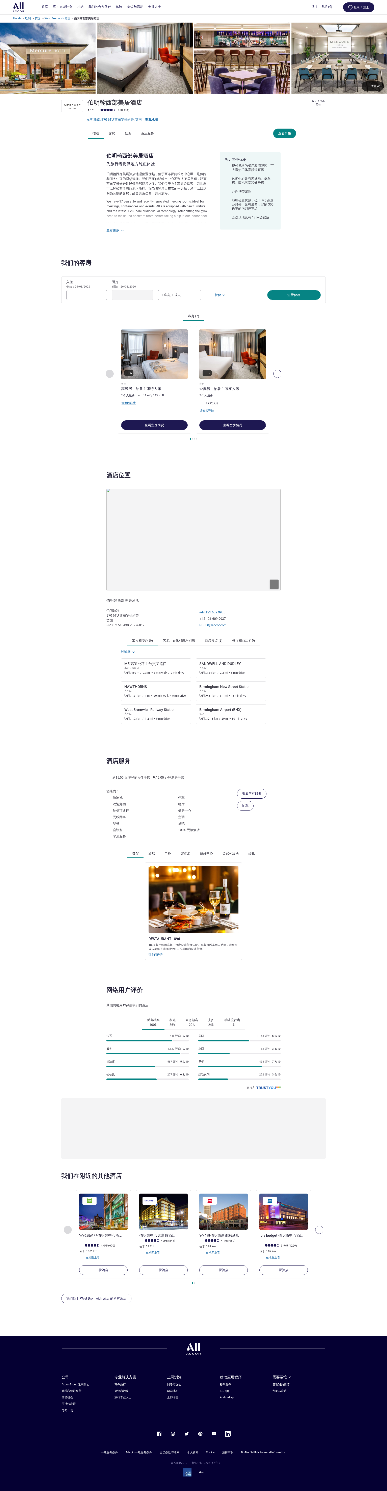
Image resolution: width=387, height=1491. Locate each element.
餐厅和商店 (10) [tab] (243, 640)
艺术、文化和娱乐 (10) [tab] (179, 640)
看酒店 (103, 1270)
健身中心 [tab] (206, 853)
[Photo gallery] (193, 58)
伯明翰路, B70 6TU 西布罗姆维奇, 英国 (115, 120)
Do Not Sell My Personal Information (263, 1452)
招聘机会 (67, 1397)
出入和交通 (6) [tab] (142, 640)
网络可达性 (174, 1384)
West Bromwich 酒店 (57, 18)
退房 (124, 284)
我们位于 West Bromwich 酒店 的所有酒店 (96, 1298)
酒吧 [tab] (151, 853)
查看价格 (284, 133)
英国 (38, 18)
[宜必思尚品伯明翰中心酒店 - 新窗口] (103, 1212)
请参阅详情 (156, 954)
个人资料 (192, 1452)
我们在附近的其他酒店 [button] (91, 1175)
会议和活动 (121, 1390)
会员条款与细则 (169, 1452)
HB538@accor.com (213, 625)
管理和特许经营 (71, 1390)
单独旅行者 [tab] (232, 1022)
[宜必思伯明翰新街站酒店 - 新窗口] (223, 1212)
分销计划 (67, 1410)
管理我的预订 (281, 1384)
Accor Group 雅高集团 (75, 1384)
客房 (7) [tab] (193, 316)
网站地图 (172, 1390)
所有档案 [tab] (153, 1022)
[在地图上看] (193, 540)
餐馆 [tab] (135, 853)
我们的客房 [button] (76, 262)
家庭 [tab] (172, 1022)
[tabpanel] (193, 383)
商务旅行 (120, 1384)
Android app (227, 1397)
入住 (78, 284)
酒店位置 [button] (118, 475)
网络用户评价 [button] (124, 990)
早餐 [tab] (167, 853)
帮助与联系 (280, 1390)
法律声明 (227, 1452)
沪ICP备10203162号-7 (206, 1462)
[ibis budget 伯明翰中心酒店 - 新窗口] (283, 1212)
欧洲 (28, 18)
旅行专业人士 (122, 1397)
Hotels (17, 18)
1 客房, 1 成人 (171, 295)
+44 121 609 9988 (212, 612)
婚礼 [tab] (251, 853)
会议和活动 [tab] (231, 853)
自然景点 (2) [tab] (214, 640)
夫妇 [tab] (211, 1022)
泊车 (245, 806)
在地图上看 (92, 1257)
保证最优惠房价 (318, 103)
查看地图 (151, 120)
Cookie (210, 1452)
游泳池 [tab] (185, 853)
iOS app (225, 1390)
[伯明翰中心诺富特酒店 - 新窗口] (163, 1212)
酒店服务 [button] (118, 761)
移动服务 (225, 1384)
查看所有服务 (251, 794)
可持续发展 (69, 1403)
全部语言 (172, 1397)
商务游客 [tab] (191, 1022)
